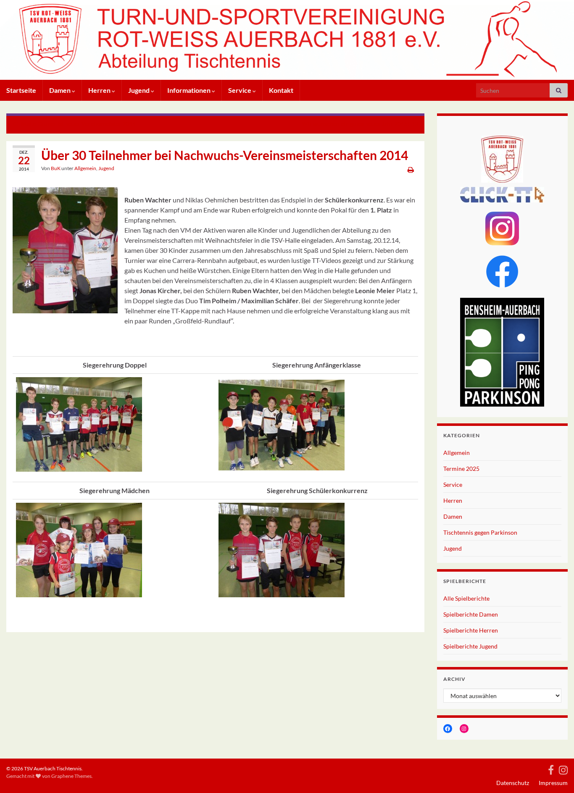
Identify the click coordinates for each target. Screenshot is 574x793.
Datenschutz (512, 782)
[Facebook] (551, 768)
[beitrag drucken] (411, 169)
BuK (56, 168)
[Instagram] (563, 768)
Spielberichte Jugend (470, 646)
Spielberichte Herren (470, 630)
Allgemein (85, 168)
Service (240, 90)
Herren (100, 90)
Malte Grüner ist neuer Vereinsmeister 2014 (78, 123)
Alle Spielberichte (466, 598)
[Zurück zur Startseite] (287, 40)
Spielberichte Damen (470, 614)
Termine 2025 (461, 468)
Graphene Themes (71, 776)
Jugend (139, 90)
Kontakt (281, 90)
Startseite (21, 90)
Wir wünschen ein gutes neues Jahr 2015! (356, 123)
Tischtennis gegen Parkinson (480, 532)
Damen (60, 90)
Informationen (189, 90)
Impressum (553, 782)
